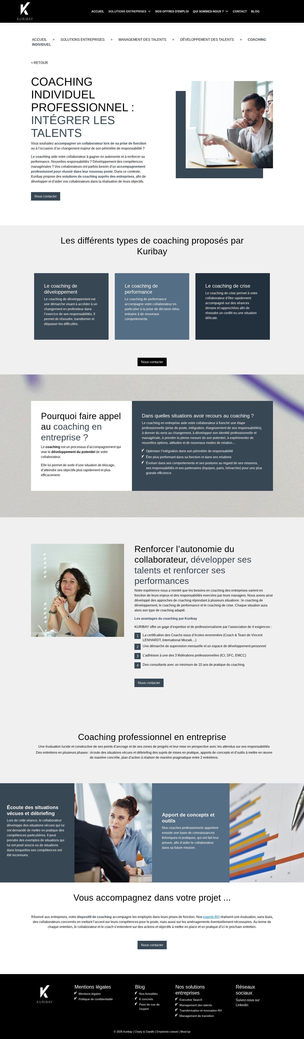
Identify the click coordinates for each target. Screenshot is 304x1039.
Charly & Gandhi (144, 1031)
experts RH (211, 917)
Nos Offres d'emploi (172, 11)
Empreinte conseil (167, 1031)
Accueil (97, 11)
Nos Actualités (148, 993)
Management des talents (142, 39)
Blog (255, 11)
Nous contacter (46, 196)
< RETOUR (39, 63)
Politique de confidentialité (96, 999)
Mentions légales (90, 993)
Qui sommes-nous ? (208, 11)
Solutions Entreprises (127, 11)
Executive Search (191, 999)
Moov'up (185, 1031)
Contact (240, 11)
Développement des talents (207, 39)
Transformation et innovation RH (201, 1010)
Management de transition (197, 1015)
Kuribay (127, 1031)
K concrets (146, 999)
